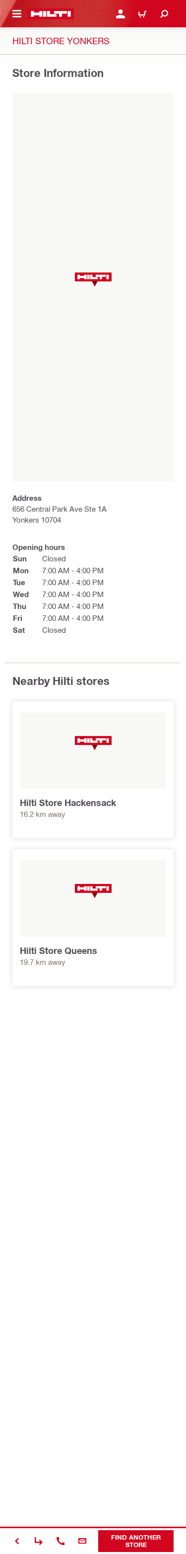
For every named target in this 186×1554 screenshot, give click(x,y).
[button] (93, 279)
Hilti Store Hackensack (68, 802)
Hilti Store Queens (58, 950)
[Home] (51, 13)
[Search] (164, 14)
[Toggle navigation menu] (17, 14)
